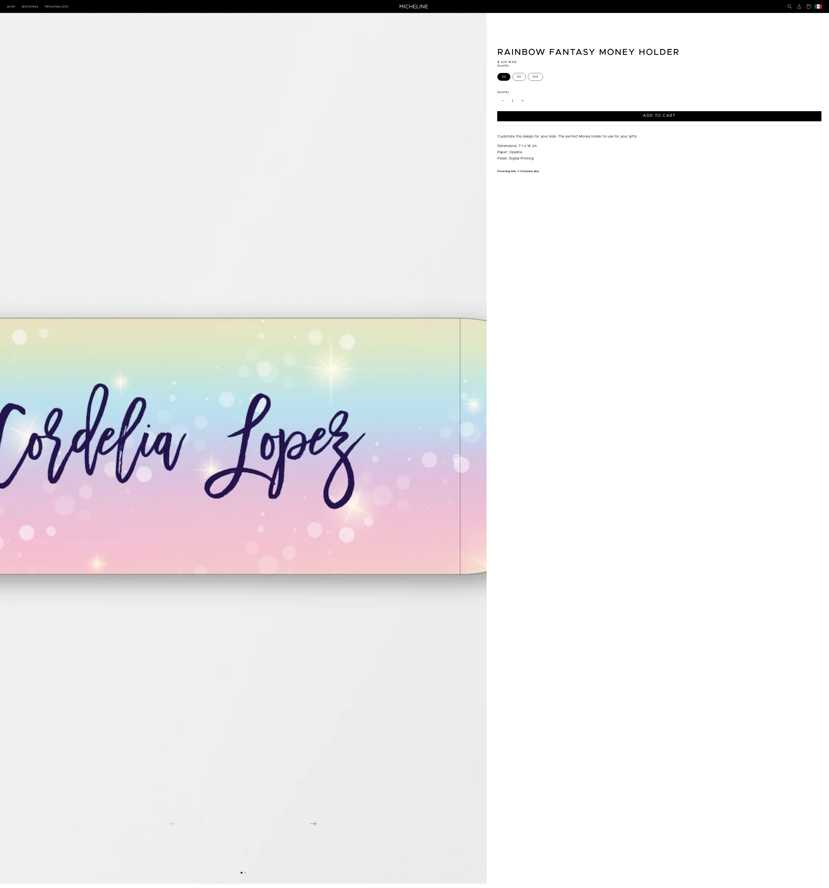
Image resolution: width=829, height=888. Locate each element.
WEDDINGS (30, 6)
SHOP (11, 6)
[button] (789, 6)
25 (504, 76)
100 (535, 76)
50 (519, 76)
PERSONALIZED (57, 6)
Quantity (503, 92)
